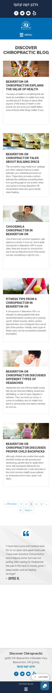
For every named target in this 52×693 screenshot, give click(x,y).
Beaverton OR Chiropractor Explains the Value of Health (25, 85)
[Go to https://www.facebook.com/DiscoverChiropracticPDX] (16, 13)
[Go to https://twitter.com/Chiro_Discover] (22, 13)
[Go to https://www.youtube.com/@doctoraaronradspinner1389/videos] (28, 13)
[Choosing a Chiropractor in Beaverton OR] (26, 213)
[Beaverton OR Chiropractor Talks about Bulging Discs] (26, 141)
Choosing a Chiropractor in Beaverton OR (19, 230)
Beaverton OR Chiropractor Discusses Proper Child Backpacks (26, 447)
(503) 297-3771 (26, 4)
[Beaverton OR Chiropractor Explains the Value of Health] (26, 68)
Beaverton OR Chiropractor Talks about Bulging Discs (22, 157)
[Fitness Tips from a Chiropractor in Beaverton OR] (26, 285)
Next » (28, 510)
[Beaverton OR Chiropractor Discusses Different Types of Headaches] (26, 358)
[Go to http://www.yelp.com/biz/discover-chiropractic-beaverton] (34, 13)
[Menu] (26, 689)
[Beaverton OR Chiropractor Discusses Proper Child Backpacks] (26, 430)
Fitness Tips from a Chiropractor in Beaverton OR (21, 302)
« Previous (11, 503)
